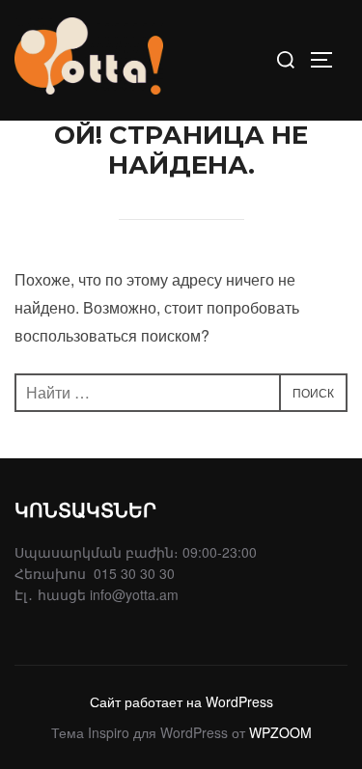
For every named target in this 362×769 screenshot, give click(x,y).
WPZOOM (280, 732)
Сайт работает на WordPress (181, 701)
